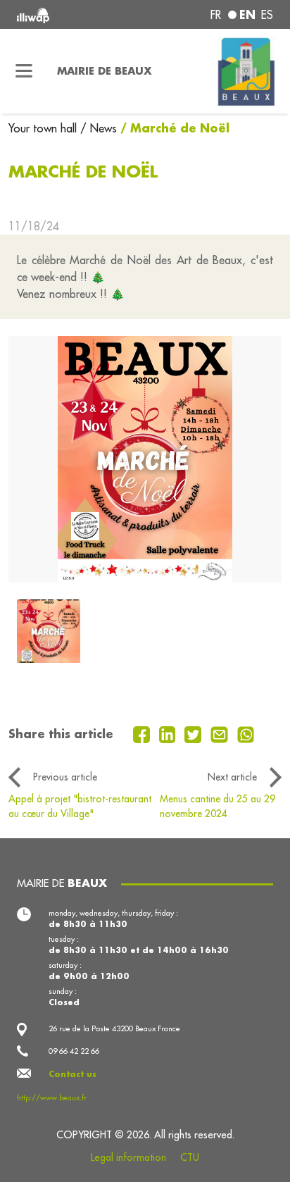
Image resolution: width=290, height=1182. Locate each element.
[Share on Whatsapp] (246, 733)
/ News (98, 128)
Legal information (128, 1157)
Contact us (72, 1074)
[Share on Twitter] (195, 733)
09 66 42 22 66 (74, 1051)
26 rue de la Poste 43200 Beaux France (114, 1028)
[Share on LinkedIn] (169, 733)
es (267, 15)
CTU (189, 1157)
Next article (232, 777)
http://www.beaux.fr (52, 1097)
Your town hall (44, 128)
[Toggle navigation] (24, 71)
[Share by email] (221, 733)
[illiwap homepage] (65, 14)
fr (215, 15)
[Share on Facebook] (143, 733)
